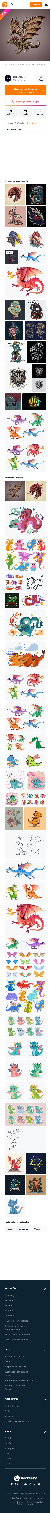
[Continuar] (14, 439)
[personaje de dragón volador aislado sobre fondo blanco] (18, 299)
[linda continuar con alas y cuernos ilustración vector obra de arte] (15, 236)
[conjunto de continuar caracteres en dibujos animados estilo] (25, 530)
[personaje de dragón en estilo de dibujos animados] (17, 1122)
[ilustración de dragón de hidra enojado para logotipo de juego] (15, 1494)
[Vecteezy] (4, 4)
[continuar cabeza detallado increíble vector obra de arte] (15, 192)
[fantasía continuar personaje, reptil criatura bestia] (17, 746)
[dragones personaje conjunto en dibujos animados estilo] (25, 561)
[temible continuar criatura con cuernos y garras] (25, 646)
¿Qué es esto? (31, 123)
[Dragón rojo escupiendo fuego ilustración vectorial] (25, 323)
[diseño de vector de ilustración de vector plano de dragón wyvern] (35, 258)
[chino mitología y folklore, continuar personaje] (18, 986)
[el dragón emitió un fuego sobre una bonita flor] (35, 372)
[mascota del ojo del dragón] (14, 258)
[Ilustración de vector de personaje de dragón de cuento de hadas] (12, 1173)
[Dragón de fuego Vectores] (33, 277)
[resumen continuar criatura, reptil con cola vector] (15, 728)
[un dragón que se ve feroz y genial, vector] (15, 351)
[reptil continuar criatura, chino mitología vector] (25, 770)
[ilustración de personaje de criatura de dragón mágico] (17, 1187)
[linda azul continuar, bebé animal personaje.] (32, 907)
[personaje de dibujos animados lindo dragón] (14, 908)
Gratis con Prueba (25, 90)
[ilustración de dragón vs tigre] (15, 373)
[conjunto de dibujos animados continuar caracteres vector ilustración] (16, 888)
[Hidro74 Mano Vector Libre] (16, 506)
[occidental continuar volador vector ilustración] (15, 595)
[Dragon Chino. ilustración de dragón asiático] (15, 416)
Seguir (41, 80)
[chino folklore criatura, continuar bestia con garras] (14, 1006)
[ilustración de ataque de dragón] (13, 488)
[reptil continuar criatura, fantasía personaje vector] (25, 801)
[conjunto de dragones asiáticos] (15, 394)
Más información (14, 127)
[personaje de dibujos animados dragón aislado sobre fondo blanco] (12, 1102)
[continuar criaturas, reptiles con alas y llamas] (14, 708)
